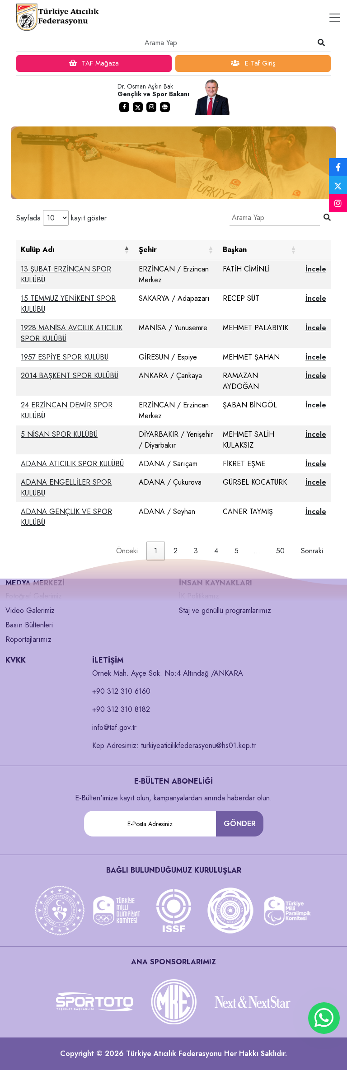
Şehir (148, 249)
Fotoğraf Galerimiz (33, 596)
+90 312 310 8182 (121, 709)
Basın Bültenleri (29, 625)
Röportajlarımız (28, 639)
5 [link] (236, 551)
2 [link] (176, 551)
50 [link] (280, 551)
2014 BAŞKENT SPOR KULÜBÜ (69, 375)
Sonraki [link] (312, 551)
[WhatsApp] (324, 1018)
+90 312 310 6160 (121, 691)
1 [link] (155, 551)
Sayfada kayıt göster (61, 218)
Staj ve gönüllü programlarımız (225, 610)
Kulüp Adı (38, 249)
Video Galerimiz (30, 610)
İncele (315, 269)
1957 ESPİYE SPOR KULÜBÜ (64, 357)
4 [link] (216, 551)
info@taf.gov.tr (114, 727)
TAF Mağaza (99, 63)
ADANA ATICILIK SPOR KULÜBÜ (72, 463)
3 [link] (196, 551)
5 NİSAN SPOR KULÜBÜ (59, 434)
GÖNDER (240, 823)
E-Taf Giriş (259, 63)
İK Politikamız (199, 596)
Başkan (235, 249)
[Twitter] (338, 185)
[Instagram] (338, 203)
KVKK (15, 660)
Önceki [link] (127, 551)
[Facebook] (338, 167)
